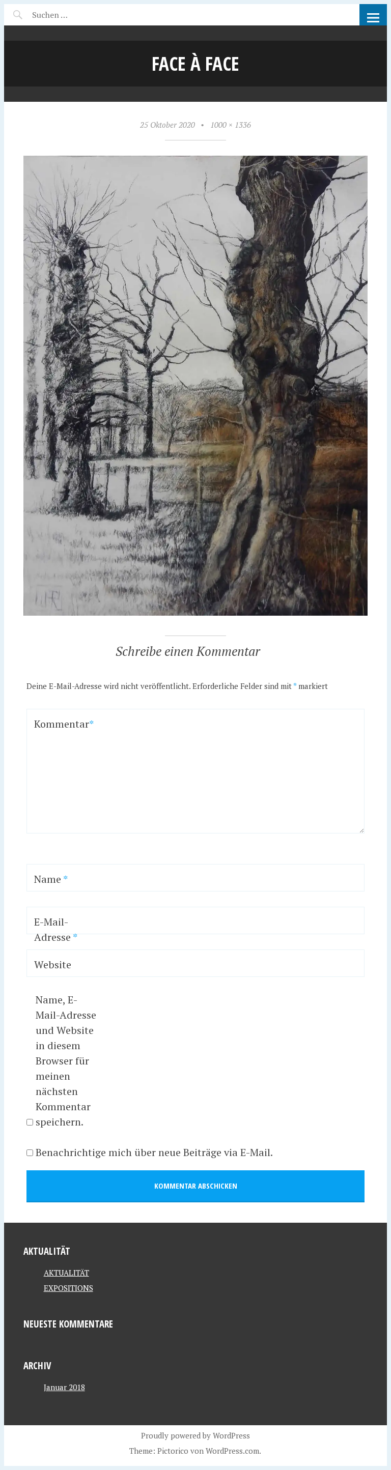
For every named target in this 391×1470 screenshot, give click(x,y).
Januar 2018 (64, 1387)
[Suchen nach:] (74, 14)
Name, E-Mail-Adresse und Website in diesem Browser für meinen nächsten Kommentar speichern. (66, 1061)
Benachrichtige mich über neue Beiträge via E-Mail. (154, 1152)
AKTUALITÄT (66, 1272)
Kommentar (61, 724)
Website (52, 964)
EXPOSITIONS (68, 1288)
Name (51, 879)
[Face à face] (195, 613)
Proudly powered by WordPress (195, 1435)
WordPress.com (232, 1451)
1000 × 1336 (230, 125)
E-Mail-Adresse (55, 929)
